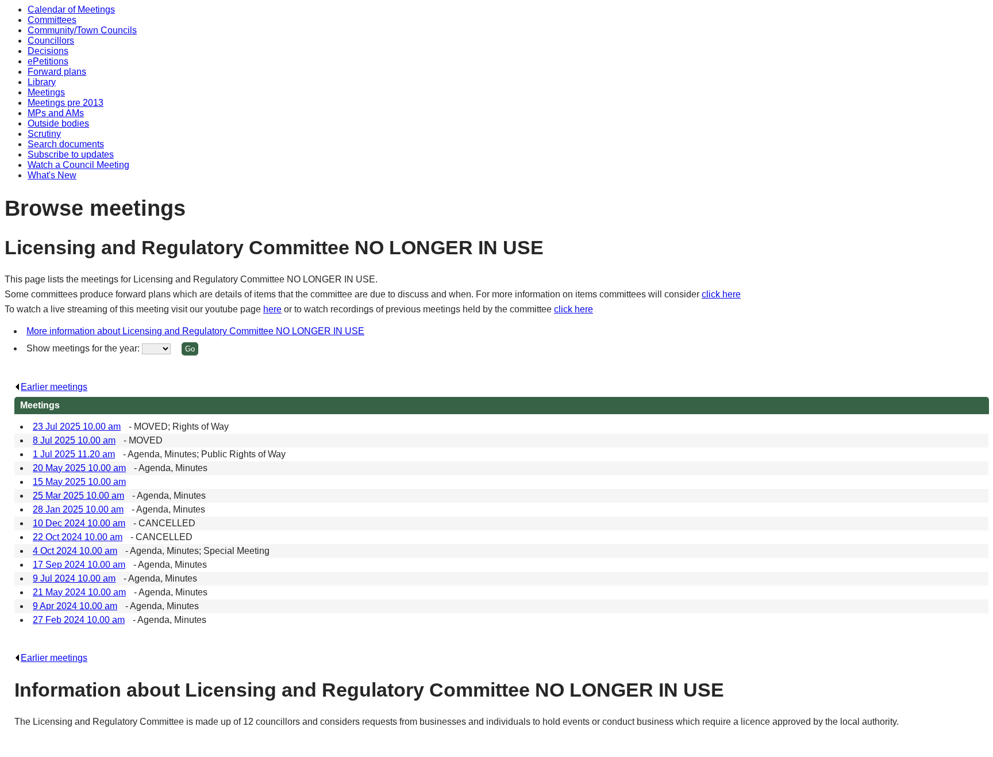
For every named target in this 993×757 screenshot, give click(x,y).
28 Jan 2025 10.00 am (78, 509)
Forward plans (57, 72)
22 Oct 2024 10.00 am (77, 537)
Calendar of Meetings (71, 9)
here (272, 309)
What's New (52, 175)
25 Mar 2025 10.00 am (78, 495)
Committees (52, 20)
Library (42, 82)
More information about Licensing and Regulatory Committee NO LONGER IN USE (195, 331)
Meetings (46, 92)
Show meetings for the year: (84, 348)
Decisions (48, 51)
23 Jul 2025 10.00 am (77, 426)
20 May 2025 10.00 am (79, 468)
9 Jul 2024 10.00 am (74, 578)
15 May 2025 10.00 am (79, 482)
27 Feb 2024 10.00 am (79, 620)
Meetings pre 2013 (65, 103)
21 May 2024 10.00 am (79, 592)
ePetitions (48, 61)
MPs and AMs (56, 113)
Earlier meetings (54, 387)
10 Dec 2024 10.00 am (79, 523)
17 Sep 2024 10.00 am (79, 564)
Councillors (51, 40)
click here (721, 294)
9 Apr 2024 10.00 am (75, 606)
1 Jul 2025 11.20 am (74, 454)
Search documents (66, 144)
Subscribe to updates (71, 154)
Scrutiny (44, 134)
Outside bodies (58, 123)
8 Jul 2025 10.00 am (74, 440)
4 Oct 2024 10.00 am (75, 551)
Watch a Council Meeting (78, 165)
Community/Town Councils (82, 30)
